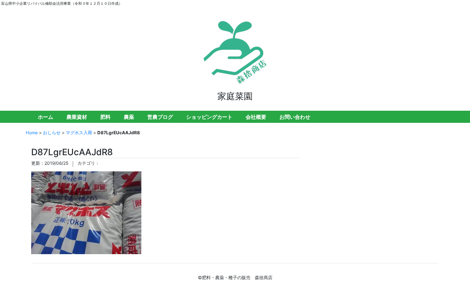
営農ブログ (160, 117)
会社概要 (256, 117)
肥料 (105, 117)
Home (32, 132)
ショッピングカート (209, 117)
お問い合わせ (294, 117)
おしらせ (52, 132)
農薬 (129, 117)
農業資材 (76, 117)
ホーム (45, 117)
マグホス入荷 (79, 132)
